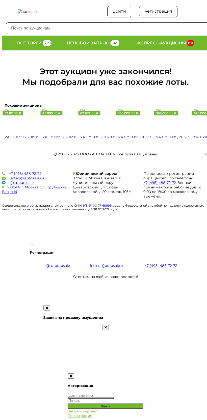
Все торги (34, 43)
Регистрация (158, 11)
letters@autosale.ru (27, 178)
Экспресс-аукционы (164, 43)
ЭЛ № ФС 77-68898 (97, 205)
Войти (119, 11)
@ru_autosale (22, 182)
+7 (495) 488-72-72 (25, 173)
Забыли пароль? (83, 411)
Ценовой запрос (93, 43)
